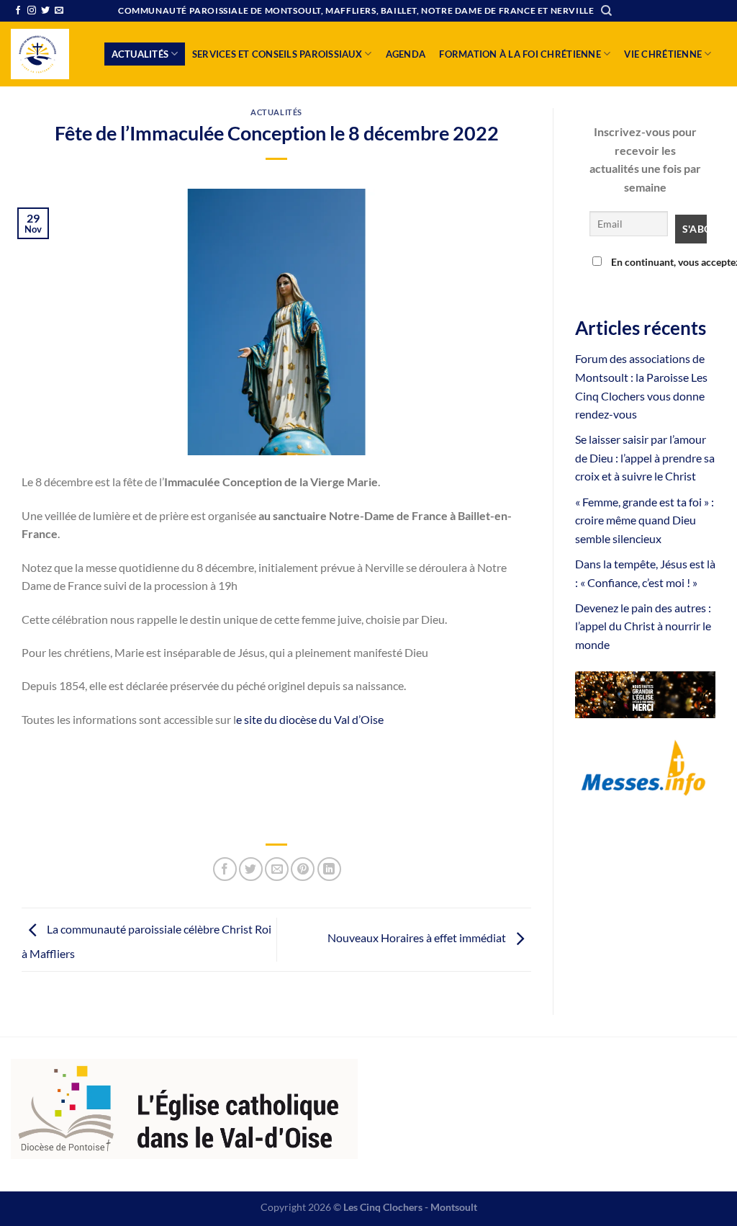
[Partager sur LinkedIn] (329, 869)
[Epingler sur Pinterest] (303, 869)
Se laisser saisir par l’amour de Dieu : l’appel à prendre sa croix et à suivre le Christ (645, 457)
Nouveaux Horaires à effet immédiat (417, 938)
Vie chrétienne (663, 54)
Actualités (140, 54)
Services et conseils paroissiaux (277, 54)
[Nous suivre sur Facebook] (18, 11)
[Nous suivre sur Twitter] (45, 11)
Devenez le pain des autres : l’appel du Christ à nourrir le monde (643, 626)
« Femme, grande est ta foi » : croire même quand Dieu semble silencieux (644, 520)
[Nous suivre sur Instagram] (31, 11)
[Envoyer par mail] (277, 869)
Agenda (406, 54)
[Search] (606, 11)
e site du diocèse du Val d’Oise (310, 719)
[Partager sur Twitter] (251, 869)
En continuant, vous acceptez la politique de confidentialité (655, 262)
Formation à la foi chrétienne (519, 54)
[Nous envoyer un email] (59, 11)
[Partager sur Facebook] (225, 869)
